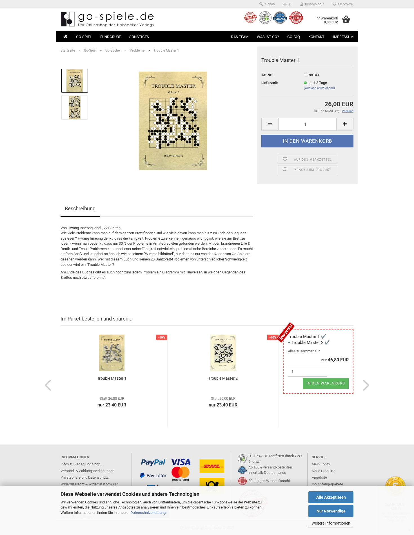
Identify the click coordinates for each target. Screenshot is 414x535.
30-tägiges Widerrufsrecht (269, 481)
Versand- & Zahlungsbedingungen (87, 471)
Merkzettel (344, 4)
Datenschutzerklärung (148, 512)
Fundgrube (110, 37)
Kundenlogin (313, 4)
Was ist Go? (268, 37)
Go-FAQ (293, 37)
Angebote (319, 477)
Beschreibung (80, 208)
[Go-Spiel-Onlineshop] (132, 19)
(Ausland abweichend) (319, 88)
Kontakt (316, 37)
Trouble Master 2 (223, 378)
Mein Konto (321, 464)
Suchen (269, 4)
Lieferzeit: (269, 83)
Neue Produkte (323, 471)
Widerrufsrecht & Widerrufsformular (89, 484)
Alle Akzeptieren (331, 497)
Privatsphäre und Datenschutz (84, 477)
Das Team (239, 37)
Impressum (343, 37)
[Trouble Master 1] (173, 120)
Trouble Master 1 (111, 378)
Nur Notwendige (331, 511)
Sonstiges (139, 37)
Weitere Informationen (330, 523)
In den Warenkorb (325, 383)
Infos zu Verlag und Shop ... (82, 464)
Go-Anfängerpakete (327, 484)
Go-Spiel (84, 37)
